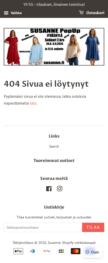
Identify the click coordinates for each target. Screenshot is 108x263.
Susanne (54, 242)
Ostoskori (95, 13)
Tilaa (93, 227)
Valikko (16, 13)
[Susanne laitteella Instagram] (59, 189)
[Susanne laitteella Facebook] (49, 189)
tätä (33, 103)
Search (54, 146)
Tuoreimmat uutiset (54, 160)
